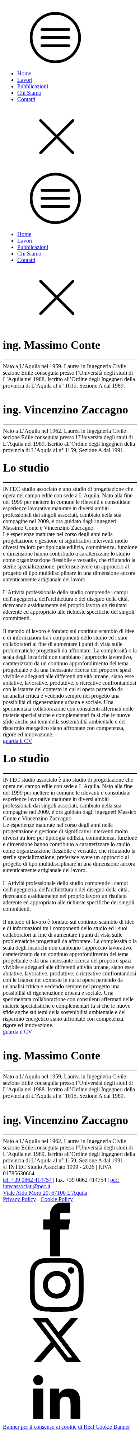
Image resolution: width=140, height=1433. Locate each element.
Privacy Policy (19, 1199)
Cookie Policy (57, 1199)
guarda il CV (17, 741)
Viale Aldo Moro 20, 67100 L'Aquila (45, 1193)
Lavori (24, 80)
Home (24, 73)
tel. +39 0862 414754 (27, 1180)
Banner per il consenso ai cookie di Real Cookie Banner (66, 1427)
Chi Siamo (29, 93)
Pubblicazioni (32, 86)
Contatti (26, 99)
